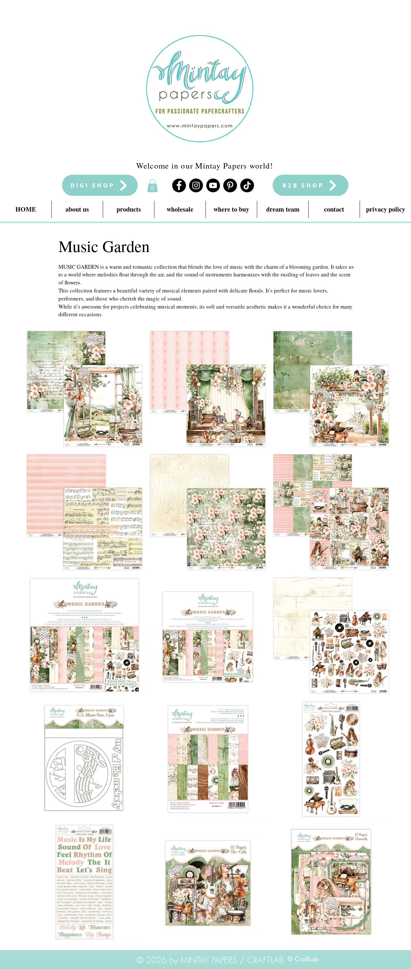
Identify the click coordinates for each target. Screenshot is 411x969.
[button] (152, 185)
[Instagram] (196, 185)
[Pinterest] (230, 185)
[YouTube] (213, 185)
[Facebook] (179, 185)
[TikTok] (247, 185)
